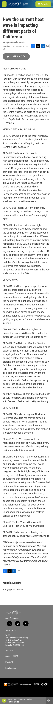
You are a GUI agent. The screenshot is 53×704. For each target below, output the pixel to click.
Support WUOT (11, 656)
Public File (9, 662)
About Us (9, 650)
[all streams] (49, 700)
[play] (4, 700)
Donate (44, 4)
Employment (10, 668)
